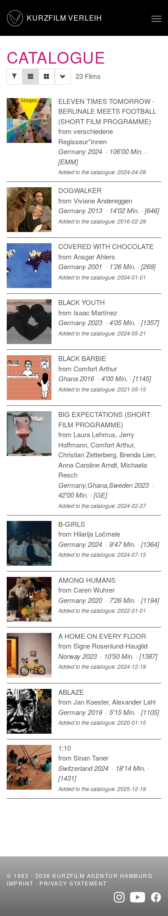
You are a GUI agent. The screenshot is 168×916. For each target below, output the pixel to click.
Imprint (20, 883)
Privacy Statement (73, 883)
